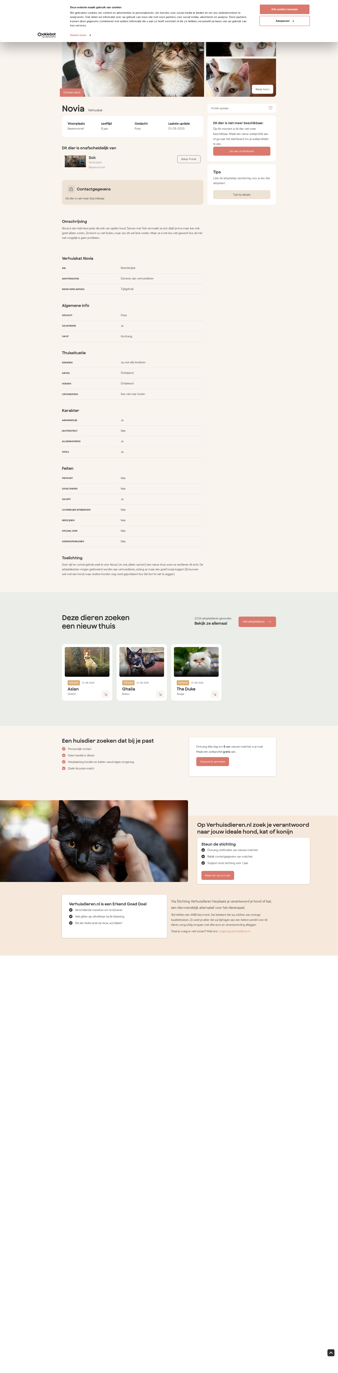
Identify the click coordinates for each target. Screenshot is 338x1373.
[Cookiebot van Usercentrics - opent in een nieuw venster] (46, 35)
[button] (241, 78)
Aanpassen (283, 20)
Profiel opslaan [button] (220, 108)
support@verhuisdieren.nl (234, 931)
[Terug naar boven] (330, 1352)
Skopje (180, 694)
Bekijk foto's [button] (263, 89)
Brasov (126, 694)
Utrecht (72, 694)
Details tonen (78, 35)
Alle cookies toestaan (284, 9)
